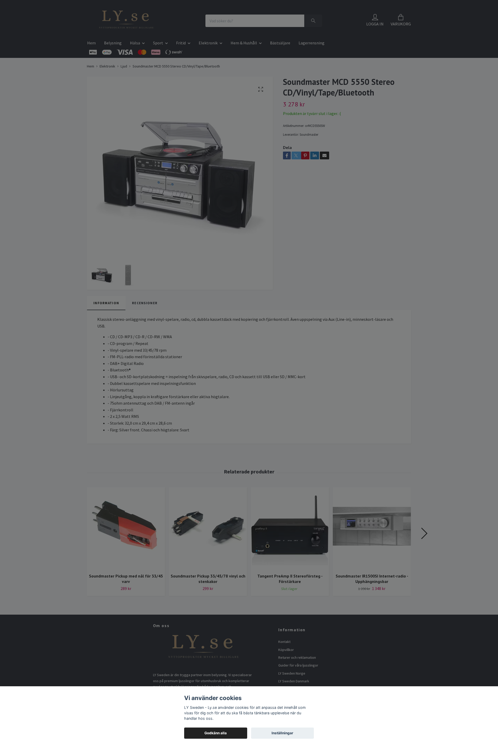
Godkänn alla (215, 733)
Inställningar (282, 733)
